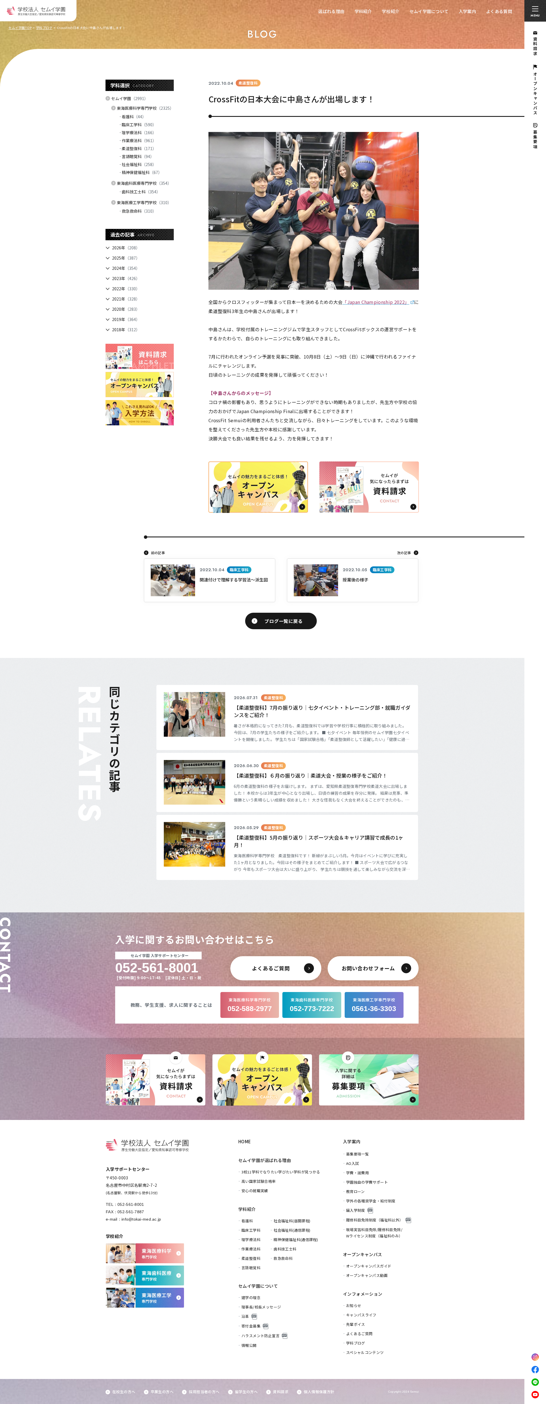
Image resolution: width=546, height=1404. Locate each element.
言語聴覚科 (138, 156)
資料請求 (280, 1391)
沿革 (245, 1316)
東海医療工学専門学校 (144, 202)
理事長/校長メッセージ (261, 1307)
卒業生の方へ (162, 1391)
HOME (244, 1141)
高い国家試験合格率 (258, 1181)
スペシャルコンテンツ (365, 1352)
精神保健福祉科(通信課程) (296, 1239)
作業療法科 (139, 140)
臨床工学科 (139, 124)
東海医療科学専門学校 (145, 108)
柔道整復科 (139, 148)
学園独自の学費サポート (367, 1182)
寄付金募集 (250, 1326)
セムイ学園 (129, 98)
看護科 (134, 116)
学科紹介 (363, 11)
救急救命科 (139, 211)
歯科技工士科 (141, 191)
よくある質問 (499, 11)
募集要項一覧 (357, 1154)
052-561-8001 (130, 1204)
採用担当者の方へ (204, 1391)
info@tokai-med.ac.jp (141, 1219)
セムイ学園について (429, 11)
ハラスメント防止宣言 (260, 1335)
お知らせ (353, 1305)
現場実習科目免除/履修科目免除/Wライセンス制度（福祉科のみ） (374, 1233)
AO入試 (352, 1163)
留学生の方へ (246, 1391)
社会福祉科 (139, 164)
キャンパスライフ (361, 1315)
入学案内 (467, 11)
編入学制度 (355, 1210)
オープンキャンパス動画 (367, 1275)
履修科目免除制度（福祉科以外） (374, 1220)
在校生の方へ (123, 1391)
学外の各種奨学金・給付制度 (371, 1201)
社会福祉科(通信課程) (292, 1230)
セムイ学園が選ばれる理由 (264, 1160)
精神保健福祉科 (142, 172)
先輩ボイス (355, 1324)
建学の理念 (250, 1297)
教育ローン (355, 1191)
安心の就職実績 (254, 1190)
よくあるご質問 (359, 1333)
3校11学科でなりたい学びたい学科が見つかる (280, 1172)
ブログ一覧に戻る (283, 621)
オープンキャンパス (362, 1254)
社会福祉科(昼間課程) (292, 1220)
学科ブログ (44, 27)
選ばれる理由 (331, 11)
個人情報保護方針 (319, 1391)
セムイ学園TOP (20, 27)
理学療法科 (139, 132)
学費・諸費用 (357, 1172)
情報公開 (249, 1345)
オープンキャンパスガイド (369, 1266)
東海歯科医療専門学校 (144, 183)
